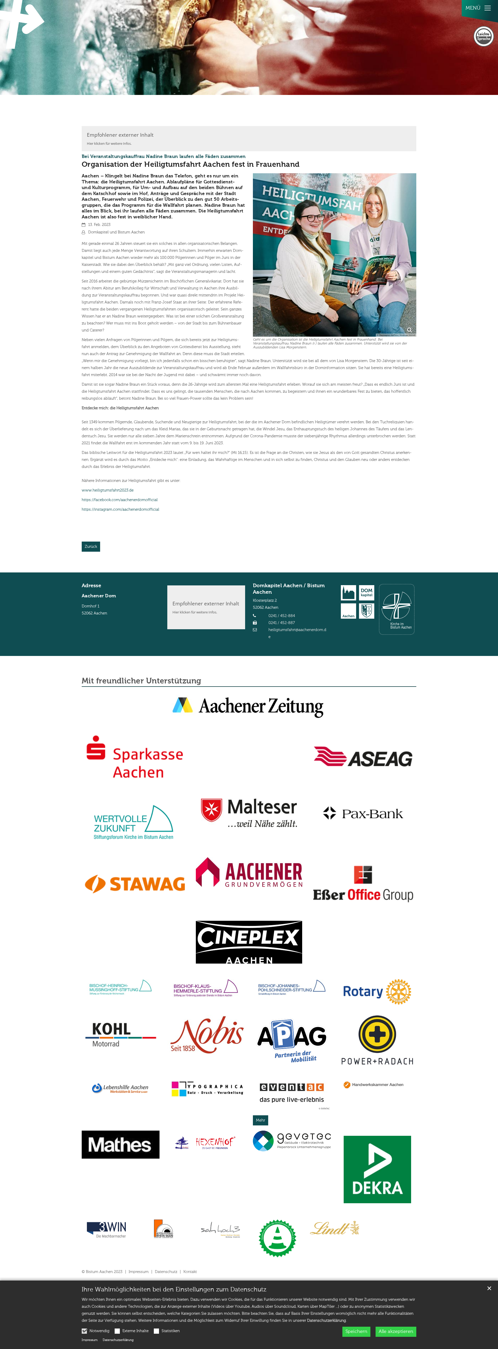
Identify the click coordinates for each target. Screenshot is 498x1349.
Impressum (90, 1340)
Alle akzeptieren (396, 1331)
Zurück (91, 547)
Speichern (356, 1331)
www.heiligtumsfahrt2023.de (108, 490)
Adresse (91, 586)
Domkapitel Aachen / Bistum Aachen (289, 589)
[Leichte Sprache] (483, 36)
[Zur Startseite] (23, 24)
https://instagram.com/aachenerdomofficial (120, 509)
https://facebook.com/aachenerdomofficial (120, 500)
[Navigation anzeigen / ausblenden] (487, 8)
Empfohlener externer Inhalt (120, 135)
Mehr (260, 1120)
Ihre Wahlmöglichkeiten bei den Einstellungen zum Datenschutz (174, 1289)
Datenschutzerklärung (326, 1321)
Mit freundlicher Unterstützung (141, 681)
